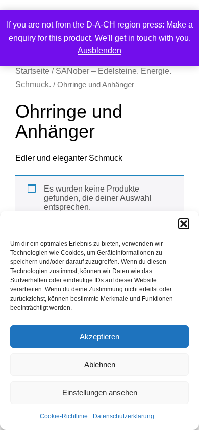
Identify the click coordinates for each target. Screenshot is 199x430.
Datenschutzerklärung (123, 416)
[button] (184, 224)
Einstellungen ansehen (99, 392)
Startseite (32, 71)
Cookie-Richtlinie (64, 416)
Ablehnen (99, 364)
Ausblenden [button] (99, 50)
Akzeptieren (99, 336)
